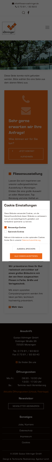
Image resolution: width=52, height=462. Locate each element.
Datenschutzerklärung (31, 240)
